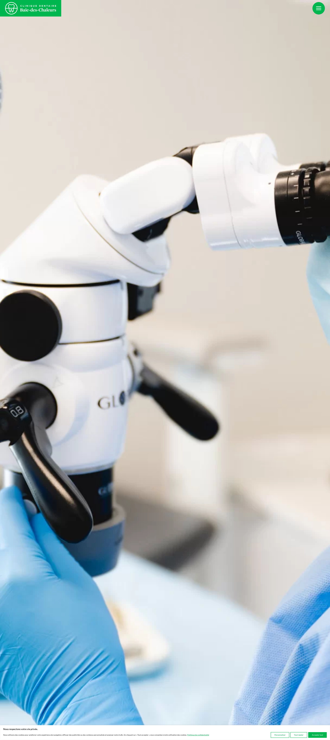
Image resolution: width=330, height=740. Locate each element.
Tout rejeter (298, 735)
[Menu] (318, 8)
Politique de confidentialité (198, 735)
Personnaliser (280, 735)
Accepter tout (317, 735)
